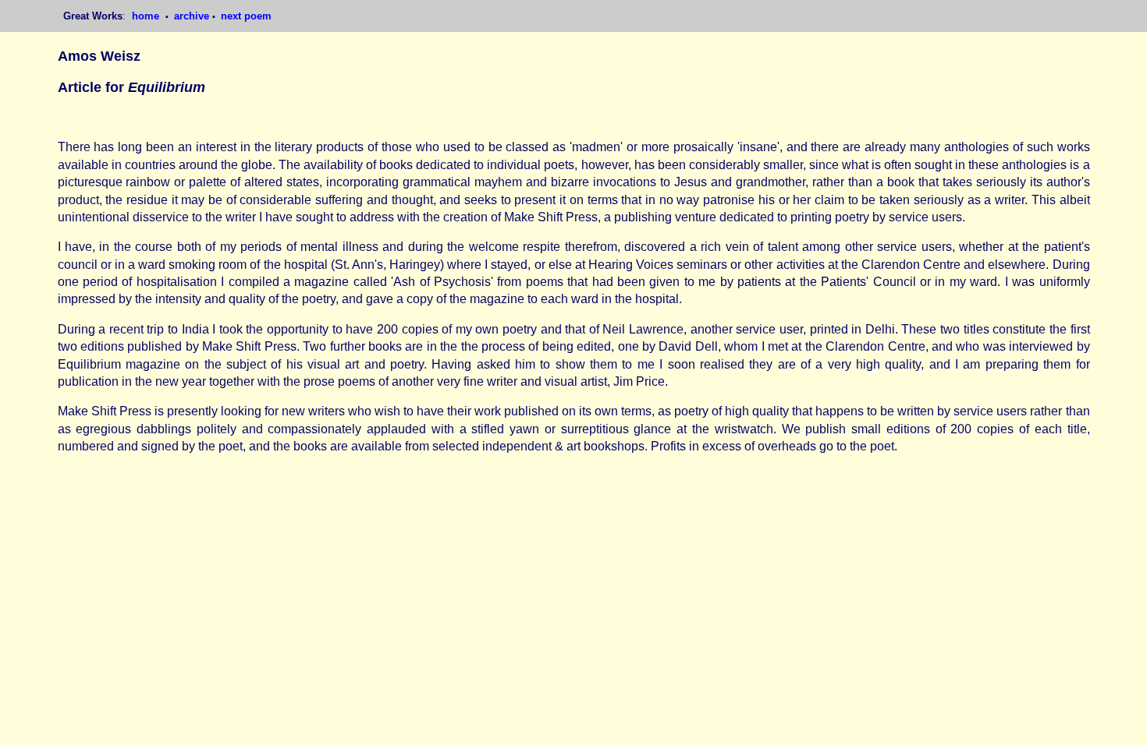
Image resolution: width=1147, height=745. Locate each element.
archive (191, 16)
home (147, 16)
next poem (246, 16)
